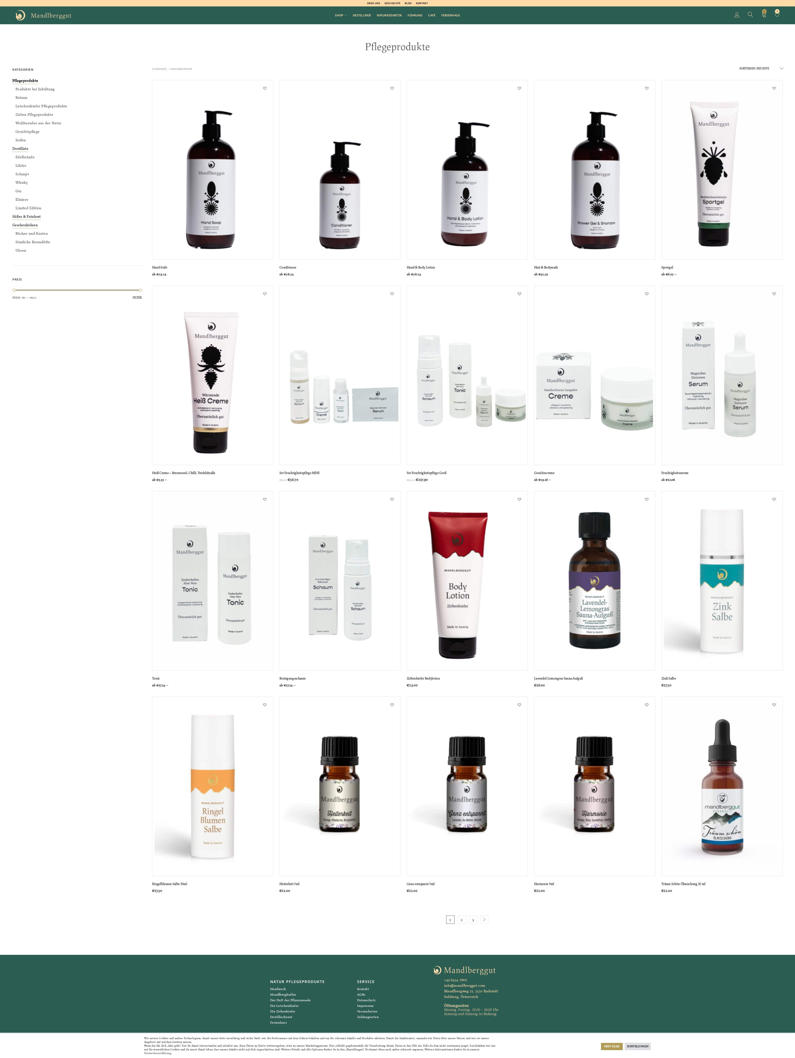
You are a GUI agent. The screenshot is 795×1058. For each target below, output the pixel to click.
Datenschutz (366, 1000)
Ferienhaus (450, 15)
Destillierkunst (281, 1017)
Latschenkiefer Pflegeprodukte (41, 106)
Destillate (20, 148)
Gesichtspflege (28, 131)
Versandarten (367, 1011)
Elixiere (22, 199)
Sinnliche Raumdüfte (33, 242)
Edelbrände (25, 157)
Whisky (22, 182)
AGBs (361, 994)
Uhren (21, 250)
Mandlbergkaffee (283, 994)
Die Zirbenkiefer (282, 1011)
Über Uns (373, 3)
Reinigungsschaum (292, 678)
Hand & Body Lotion (421, 267)
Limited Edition (28, 208)
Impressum (365, 1006)
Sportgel (667, 267)
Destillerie (362, 15)
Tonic (156, 678)
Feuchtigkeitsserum (674, 473)
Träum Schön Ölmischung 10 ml (683, 884)
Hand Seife (159, 267)
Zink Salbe (668, 678)
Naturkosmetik (389, 15)
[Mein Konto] (737, 15)
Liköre (21, 165)
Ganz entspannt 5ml (421, 884)
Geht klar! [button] (612, 1046)
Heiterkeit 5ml (289, 884)
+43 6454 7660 (455, 980)
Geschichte (392, 3)
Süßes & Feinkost (26, 216)
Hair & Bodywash (546, 267)
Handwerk (278, 989)
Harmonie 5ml (544, 884)
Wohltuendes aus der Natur (39, 123)
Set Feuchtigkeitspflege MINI (299, 473)
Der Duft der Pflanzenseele (290, 1000)
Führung (415, 15)
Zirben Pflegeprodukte (34, 114)
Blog (408, 3)
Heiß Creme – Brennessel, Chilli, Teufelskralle (183, 473)
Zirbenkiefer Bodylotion (423, 678)
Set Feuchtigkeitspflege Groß (426, 473)
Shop (339, 15)
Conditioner (287, 267)
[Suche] (750, 15)
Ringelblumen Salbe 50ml (169, 884)
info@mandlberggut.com (464, 985)
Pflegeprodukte (25, 80)
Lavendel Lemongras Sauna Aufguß (558, 678)
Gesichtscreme (544, 473)
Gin (18, 191)
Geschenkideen (25, 225)
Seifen (21, 140)
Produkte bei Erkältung (35, 89)
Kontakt (422, 3)
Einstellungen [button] (637, 1046)
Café (431, 15)
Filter (137, 297)
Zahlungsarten (368, 1017)
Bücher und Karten (32, 233)
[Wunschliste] (777, 15)
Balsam (22, 97)
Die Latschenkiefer (284, 1006)
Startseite (159, 69)
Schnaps (22, 174)
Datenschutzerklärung (157, 1053)
